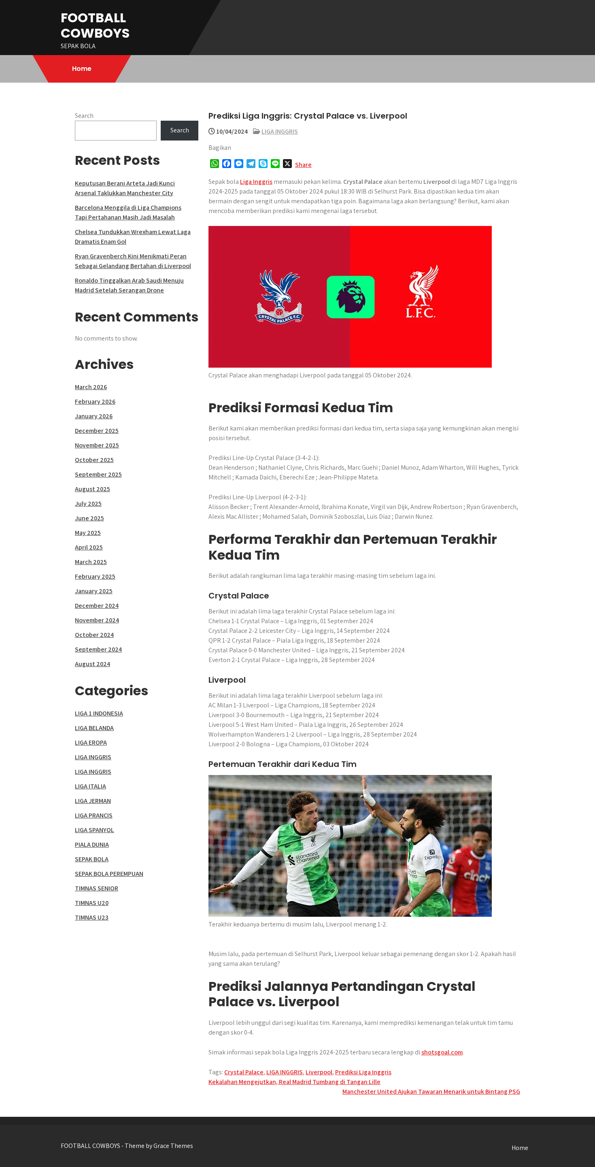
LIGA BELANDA (94, 728)
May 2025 (88, 532)
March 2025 (91, 562)
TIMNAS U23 (91, 917)
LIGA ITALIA (90, 786)
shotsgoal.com (442, 1052)
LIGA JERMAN (93, 800)
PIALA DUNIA (92, 844)
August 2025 (92, 489)
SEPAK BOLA (91, 859)
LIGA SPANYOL (94, 830)
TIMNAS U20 (91, 903)
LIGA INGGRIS (279, 131)
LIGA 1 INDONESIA (99, 713)
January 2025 (94, 591)
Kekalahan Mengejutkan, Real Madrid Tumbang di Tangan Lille (294, 1082)
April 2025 (89, 547)
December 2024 (97, 605)
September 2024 (98, 649)
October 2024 (94, 634)
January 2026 (94, 416)
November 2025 (97, 445)
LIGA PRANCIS (94, 815)
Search (84, 115)
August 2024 (92, 664)
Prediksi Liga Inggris (363, 1072)
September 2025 (98, 474)
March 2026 (91, 387)
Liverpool (319, 1072)
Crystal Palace (244, 1072)
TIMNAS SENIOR (96, 888)
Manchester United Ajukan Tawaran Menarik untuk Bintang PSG (431, 1091)
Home (81, 68)
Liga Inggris (256, 181)
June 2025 (89, 518)
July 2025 (88, 503)
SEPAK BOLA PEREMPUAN (109, 873)
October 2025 (94, 460)
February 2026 (95, 401)
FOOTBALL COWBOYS (95, 25)
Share (303, 164)
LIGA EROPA (91, 742)
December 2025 (97, 430)
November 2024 (97, 620)
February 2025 (95, 576)
